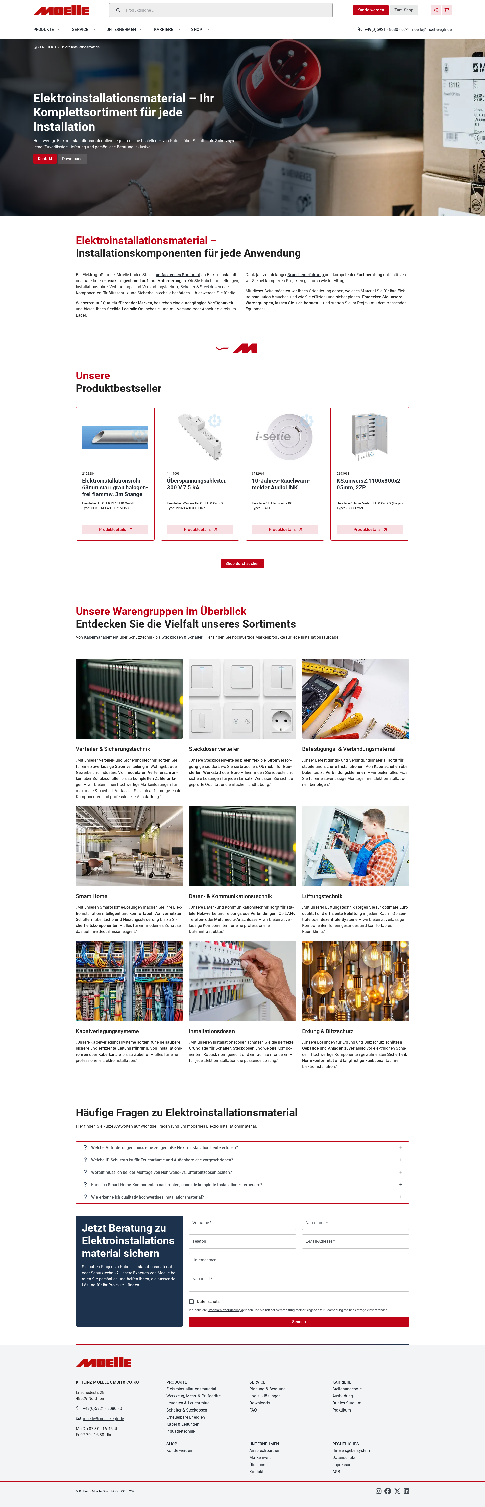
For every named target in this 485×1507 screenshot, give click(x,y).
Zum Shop (403, 10)
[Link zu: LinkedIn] (406, 1492)
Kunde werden (370, 10)
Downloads (72, 158)
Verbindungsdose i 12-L (112, 480)
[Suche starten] (118, 10)
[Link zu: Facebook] (387, 1492)
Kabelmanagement (101, 637)
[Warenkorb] (447, 10)
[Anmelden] (436, 10)
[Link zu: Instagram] (378, 1492)
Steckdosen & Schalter (182, 637)
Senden (299, 1321)
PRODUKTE (48, 47)
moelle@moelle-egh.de (431, 29)
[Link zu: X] (397, 1492)
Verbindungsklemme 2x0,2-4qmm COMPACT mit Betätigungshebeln (282, 487)
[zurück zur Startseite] (36, 47)
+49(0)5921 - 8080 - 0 (384, 29)
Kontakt (45, 158)
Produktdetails (112, 529)
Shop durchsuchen (242, 563)
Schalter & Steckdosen (200, 286)
